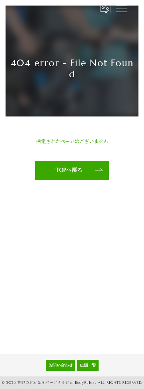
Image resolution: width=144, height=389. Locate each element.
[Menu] (121, 8)
